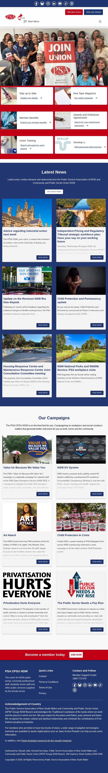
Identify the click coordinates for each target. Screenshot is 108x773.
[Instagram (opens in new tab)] (48, 3)
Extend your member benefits (33, 122)
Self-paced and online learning (88, 147)
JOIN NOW (76, 655)
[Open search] (100, 21)
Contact (43, 676)
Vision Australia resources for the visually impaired (46, 740)
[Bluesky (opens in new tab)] (42, 3)
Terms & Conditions (48, 682)
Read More (43, 257)
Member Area (74, 12)
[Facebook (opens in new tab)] (36, 3)
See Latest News (54, 191)
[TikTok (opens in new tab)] (66, 3)
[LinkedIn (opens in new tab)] (54, 3)
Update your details (29, 98)
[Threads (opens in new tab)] (72, 3)
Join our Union (93, 12)
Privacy (42, 693)
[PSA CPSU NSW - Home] (15, 17)
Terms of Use (45, 687)
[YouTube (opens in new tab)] (60, 3)
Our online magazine (83, 98)
